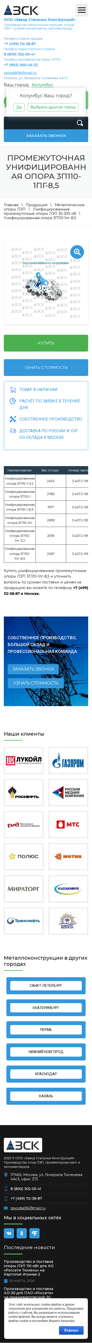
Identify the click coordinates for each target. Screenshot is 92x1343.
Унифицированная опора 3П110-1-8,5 (20, 507)
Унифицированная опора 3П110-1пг (20, 520)
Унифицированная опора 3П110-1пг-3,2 (20, 535)
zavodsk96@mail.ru (20, 73)
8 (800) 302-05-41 (19, 54)
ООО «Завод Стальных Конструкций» (39, 19)
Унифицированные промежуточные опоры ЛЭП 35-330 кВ (40, 211)
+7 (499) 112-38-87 (20, 44)
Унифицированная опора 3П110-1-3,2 (20, 481)
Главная (11, 205)
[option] (46, 283)
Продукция (36, 205)
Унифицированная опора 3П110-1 (20, 494)
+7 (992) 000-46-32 (21, 65)
